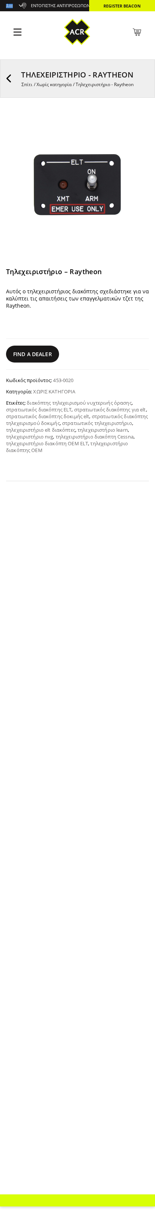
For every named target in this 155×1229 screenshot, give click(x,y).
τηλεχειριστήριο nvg (29, 436)
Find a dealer (32, 354)
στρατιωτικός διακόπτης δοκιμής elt (47, 416)
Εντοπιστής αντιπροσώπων (60, 5)
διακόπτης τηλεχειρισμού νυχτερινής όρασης (79, 402)
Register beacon (122, 6)
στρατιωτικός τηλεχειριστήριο (97, 423)
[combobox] (14, 6)
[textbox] (14, 6)
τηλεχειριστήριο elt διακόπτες (40, 429)
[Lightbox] (138, 123)
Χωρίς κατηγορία (53, 84)
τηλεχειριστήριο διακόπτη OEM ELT (47, 443)
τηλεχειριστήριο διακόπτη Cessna (95, 436)
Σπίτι (26, 84)
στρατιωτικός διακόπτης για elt (110, 409)
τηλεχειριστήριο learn (103, 429)
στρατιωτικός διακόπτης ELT (38, 409)
